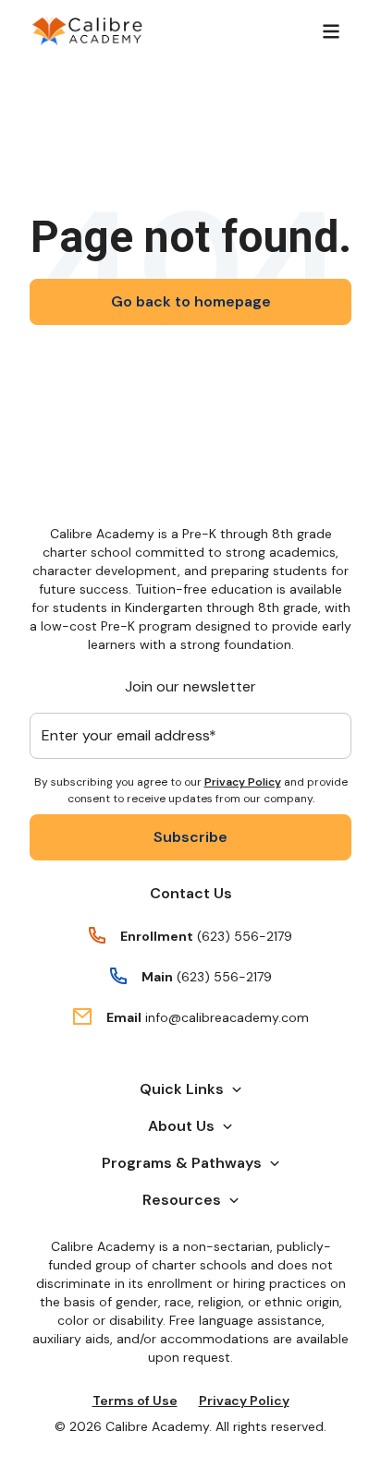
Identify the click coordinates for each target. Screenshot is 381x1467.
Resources (181, 1199)
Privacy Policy (242, 782)
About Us (181, 1126)
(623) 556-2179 (244, 936)
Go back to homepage (191, 301)
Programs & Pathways (182, 1162)
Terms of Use (135, 1400)
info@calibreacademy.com (227, 1017)
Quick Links (182, 1089)
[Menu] (331, 31)
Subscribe (190, 837)
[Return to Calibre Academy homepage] (87, 31)
